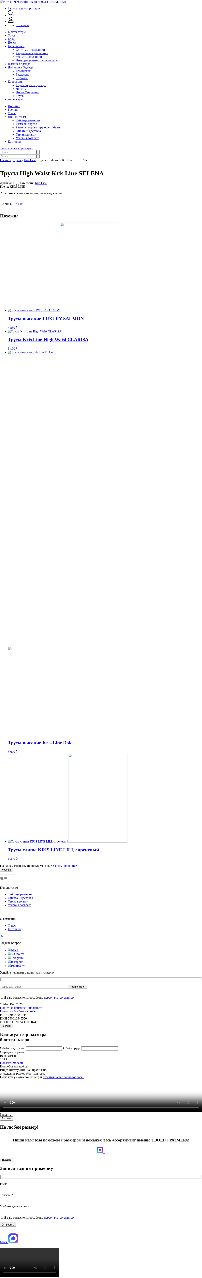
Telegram (17, 958)
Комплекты (23, 71)
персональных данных (59, 997)
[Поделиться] (5, 874)
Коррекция (15, 81)
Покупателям (17, 116)
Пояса (12, 42)
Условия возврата (27, 138)
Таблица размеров (28, 120)
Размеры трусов (26, 123)
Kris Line (30, 160)
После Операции (27, 92)
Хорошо (6, 869)
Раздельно (22, 74)
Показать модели (11, 1063)
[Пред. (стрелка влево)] (1, 878)
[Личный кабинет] (11, 21)
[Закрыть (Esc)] (1, 874)
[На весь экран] (9, 874)
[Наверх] (2, 1231)
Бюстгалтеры (17, 32)
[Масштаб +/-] (13, 874)
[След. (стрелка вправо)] (5, 878)
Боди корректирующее (31, 85)
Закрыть (6, 1025)
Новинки (14, 106)
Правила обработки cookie (18, 1011)
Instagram (17, 961)
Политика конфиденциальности (21, 1007)
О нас (12, 113)
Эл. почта (17, 954)
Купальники (16, 46)
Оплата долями (26, 134)
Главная (5, 160)
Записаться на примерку (24, 8)
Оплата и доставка (28, 131)
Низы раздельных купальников (37, 60)
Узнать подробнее (65, 865)
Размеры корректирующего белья (38, 127)
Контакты (14, 141)
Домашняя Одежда (20, 67)
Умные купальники (29, 56)
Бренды (13, 109)
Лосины (21, 88)
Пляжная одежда (19, 64)
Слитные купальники (30, 49)
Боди (11, 39)
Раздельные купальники (32, 53)
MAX (15, 950)
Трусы (12, 35)
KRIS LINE (17, 203)
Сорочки (22, 78)
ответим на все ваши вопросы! (63, 1077)
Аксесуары (15, 99)
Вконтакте (18, 965)
